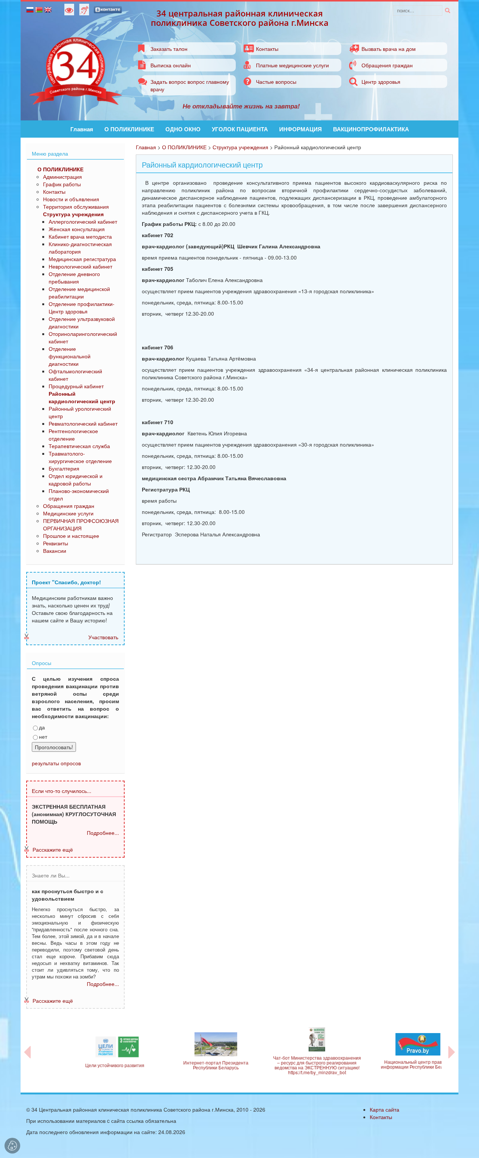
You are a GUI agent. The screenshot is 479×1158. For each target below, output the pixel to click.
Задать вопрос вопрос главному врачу (189, 85)
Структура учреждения (240, 147)
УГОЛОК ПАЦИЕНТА (240, 129)
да (42, 727)
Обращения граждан (387, 65)
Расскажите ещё (53, 849)
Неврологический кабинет (80, 266)
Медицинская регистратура (82, 259)
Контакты (267, 48)
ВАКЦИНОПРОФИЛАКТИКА (371, 129)
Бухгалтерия (64, 468)
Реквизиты (55, 543)
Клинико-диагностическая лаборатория (80, 247)
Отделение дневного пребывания (74, 277)
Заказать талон (168, 48)
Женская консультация (77, 229)
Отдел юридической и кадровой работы (76, 479)
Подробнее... (103, 832)
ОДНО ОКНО (183, 129)
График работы (62, 184)
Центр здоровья (380, 81)
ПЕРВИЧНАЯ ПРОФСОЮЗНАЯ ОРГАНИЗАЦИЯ (81, 524)
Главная (81, 129)
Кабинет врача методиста (80, 236)
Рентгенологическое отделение (73, 434)
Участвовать (103, 637)
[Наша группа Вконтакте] (108, 9)
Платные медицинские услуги (292, 65)
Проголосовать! (54, 747)
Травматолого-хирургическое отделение (80, 457)
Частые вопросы (276, 81)
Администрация (62, 176)
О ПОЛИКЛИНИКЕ (129, 129)
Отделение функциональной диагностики (70, 356)
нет (43, 736)
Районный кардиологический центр (82, 397)
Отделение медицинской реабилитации (79, 292)
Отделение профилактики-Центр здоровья (82, 307)
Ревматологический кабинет (83, 423)
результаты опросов (56, 763)
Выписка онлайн (170, 65)
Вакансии (54, 550)
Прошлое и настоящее (71, 535)
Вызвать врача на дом (388, 48)
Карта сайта (384, 1109)
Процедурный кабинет (76, 386)
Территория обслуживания (76, 206)
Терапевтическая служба (79, 446)
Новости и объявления (71, 199)
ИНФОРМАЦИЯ (300, 129)
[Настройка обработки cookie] (12, 1146)
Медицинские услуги (68, 513)
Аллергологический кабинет (83, 221)
